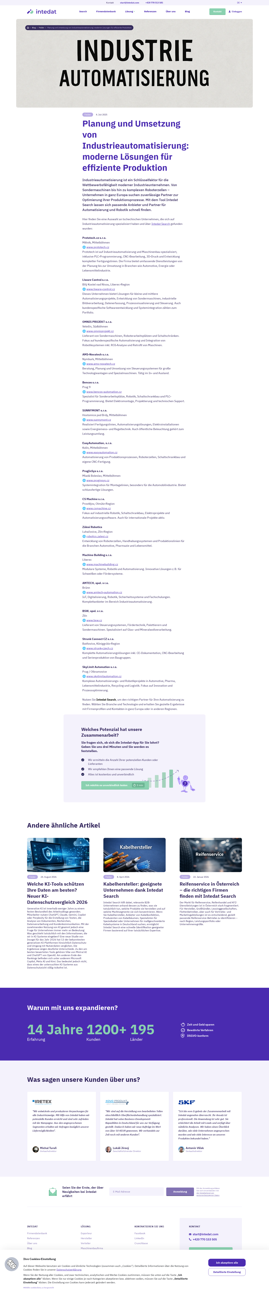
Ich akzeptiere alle (227, 1262)
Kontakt (217, 11)
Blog (187, 11)
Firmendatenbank (106, 11)
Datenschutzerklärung (69, 1269)
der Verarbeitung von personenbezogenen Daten (207, 1194)
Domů (28, 27)
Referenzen (150, 11)
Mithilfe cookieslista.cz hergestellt (38, 1287)
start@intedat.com (129, 2)
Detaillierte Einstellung (227, 1272)
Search (83, 11)
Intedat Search (160, 224)
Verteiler (86, 1243)
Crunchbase (141, 1243)
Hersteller (86, 1238)
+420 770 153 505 (154, 2)
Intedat (41, 11)
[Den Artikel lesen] (58, 903)
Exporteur (86, 1233)
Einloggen (237, 11)
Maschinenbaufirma (92, 1248)
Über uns (171, 11)
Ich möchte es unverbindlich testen (114, 785)
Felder (41, 27)
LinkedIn (139, 1238)
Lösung (129, 11)
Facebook (139, 1233)
